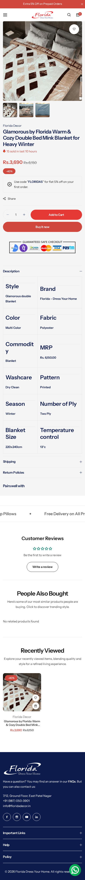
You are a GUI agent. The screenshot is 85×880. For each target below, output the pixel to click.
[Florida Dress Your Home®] (42, 14)
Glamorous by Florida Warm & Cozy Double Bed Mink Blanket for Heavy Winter (22, 723)
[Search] (69, 15)
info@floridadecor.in (17, 806)
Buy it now (42, 227)
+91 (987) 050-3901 (16, 801)
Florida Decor (12, 126)
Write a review (42, 567)
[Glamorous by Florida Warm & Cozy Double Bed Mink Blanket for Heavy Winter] (22, 692)
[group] (42, 61)
